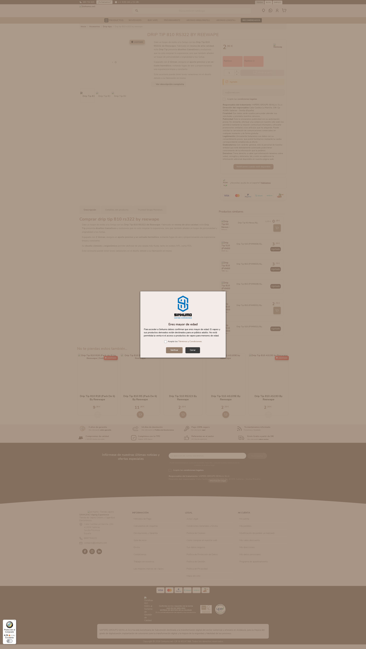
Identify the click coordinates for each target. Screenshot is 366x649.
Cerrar (193, 350)
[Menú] (14, 621)
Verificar (174, 350)
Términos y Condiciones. (190, 341)
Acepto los (185, 341)
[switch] (9, 641)
